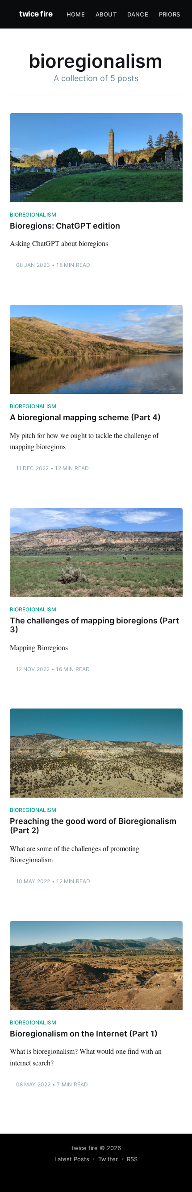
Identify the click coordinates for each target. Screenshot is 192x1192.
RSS (132, 1159)
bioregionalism (33, 214)
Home (76, 14)
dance (137, 14)
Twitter (108, 1159)
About (106, 14)
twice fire (35, 13)
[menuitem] (75, 14)
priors (169, 14)
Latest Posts (71, 1159)
